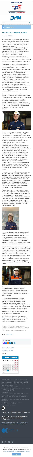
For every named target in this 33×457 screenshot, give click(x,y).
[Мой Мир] (10, 343)
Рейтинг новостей (7, 419)
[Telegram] (14, 343)
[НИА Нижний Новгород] (15, 20)
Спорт (3, 414)
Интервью (13, 418)
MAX (10, 318)
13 (10, 366)
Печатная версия (23, 422)
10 (3, 366)
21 (12, 368)
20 (10, 368)
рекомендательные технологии (9, 403)
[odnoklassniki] (6, 443)
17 (3, 368)
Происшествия (9, 414)
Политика (4, 412)
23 (17, 368)
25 (6, 370)
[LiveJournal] (12, 343)
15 (15, 366)
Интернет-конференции (17, 416)
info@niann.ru (8, 392)
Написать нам (5, 424)
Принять (16, 454)
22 (15, 368)
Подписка (9, 422)
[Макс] (12, 443)
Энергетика (9, 334)
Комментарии (19, 418)
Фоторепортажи (6, 416)
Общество (17, 412)
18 (6, 368)
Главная (4, 348)
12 (8, 366)
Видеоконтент (6, 418)
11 (6, 366)
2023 (12, 348)
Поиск (14, 422)
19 (8, 368)
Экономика (11, 412)
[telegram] (9, 443)
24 (3, 370)
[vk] (3, 443)
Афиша (15, 414)
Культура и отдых (25, 412)
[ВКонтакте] (6, 343)
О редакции (23, 424)
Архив (8, 348)
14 (12, 366)
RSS (17, 422)
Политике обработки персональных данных (17, 451)
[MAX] (4, 343)
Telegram (4, 318)
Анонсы (26, 416)
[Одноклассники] (8, 343)
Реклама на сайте (14, 424)
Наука (19, 414)
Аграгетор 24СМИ (7, 350)
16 (17, 366)
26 (8, 370)
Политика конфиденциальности (9, 405)
